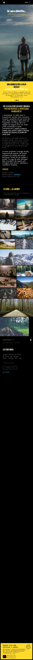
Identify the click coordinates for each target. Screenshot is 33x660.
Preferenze (11, 656)
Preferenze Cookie (9, 367)
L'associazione (7, 340)
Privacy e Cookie (8, 363)
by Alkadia (6, 372)
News (13, 340)
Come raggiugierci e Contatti (11, 343)
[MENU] (30, 2)
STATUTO (17, 175)
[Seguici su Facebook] (30, 341)
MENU (26, 2)
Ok (4, 656)
